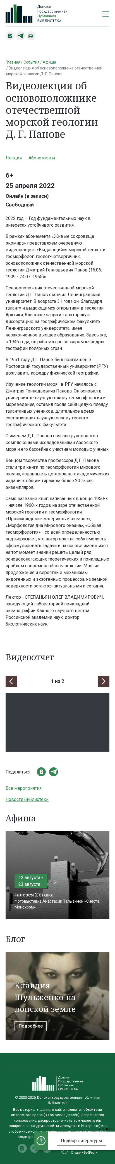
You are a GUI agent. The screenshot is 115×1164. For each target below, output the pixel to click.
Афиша (49, 62)
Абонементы (41, 158)
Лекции (14, 158)
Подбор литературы (81, 1140)
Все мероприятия (24, 788)
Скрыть (105, 1129)
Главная (13, 62)
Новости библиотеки (27, 799)
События (31, 62)
